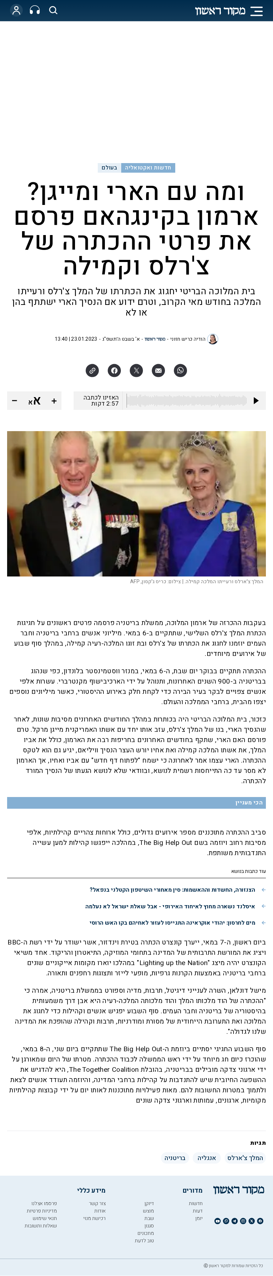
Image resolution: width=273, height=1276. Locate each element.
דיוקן (149, 1203)
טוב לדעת (144, 1240)
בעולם (109, 167)
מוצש (148, 1211)
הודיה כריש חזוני (187, 339)
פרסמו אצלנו (44, 1203)
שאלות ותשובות (41, 1226)
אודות (100, 1211)
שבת (149, 1218)
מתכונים (146, 1233)
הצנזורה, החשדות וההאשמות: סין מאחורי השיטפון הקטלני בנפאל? (172, 890)
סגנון (149, 1226)
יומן (199, 1218)
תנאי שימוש (45, 1218)
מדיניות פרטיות (42, 1211)
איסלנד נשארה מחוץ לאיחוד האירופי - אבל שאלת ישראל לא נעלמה (170, 906)
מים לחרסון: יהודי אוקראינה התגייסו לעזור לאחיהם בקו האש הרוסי (172, 923)
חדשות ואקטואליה (148, 167)
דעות (198, 1211)
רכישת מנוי (94, 1218)
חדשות (196, 1203)
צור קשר (97, 1203)
